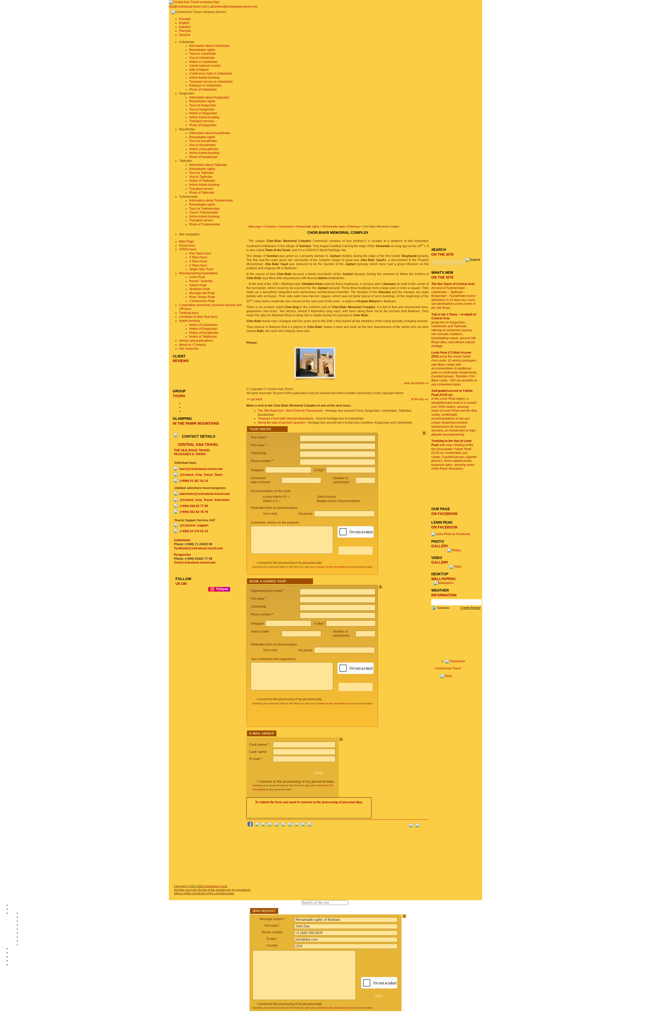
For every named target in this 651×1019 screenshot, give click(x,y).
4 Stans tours (198, 257)
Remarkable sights (202, 50)
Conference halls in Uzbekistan (210, 73)
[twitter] (276, 825)
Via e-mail (270, 513)
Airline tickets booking (204, 77)
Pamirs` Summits (201, 281)
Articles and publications (196, 340)
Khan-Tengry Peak (202, 297)
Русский (184, 19)
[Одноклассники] (270, 825)
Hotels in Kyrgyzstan (203, 113)
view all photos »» (416, 383)
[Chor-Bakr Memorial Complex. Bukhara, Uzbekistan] (315, 380)
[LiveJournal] (283, 825)
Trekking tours (189, 313)
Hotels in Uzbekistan (203, 62)
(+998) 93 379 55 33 (194, 531)
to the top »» (419, 399)
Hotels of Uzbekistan (203, 325)
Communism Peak (202, 301)
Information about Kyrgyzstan (209, 97)
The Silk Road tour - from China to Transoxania (290, 410)
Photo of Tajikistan (201, 192)
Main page (254, 226)
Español (184, 27)
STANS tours (188, 249)
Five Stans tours (200, 253)
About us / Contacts (192, 345)
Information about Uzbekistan (209, 46)
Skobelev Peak (199, 289)
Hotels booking (189, 321)
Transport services (202, 121)
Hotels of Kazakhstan (203, 149)
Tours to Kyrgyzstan (202, 105)
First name (259, 744)
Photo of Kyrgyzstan (203, 125)
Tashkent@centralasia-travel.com (198, 548)
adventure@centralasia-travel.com (233, 6)
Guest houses (326, 496)
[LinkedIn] (296, 825)
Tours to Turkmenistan (204, 208)
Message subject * (272, 919)
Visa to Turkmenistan (203, 212)
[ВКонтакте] (257, 825)
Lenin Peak (197, 277)
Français (185, 31)
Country (272, 945)
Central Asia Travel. (215, 886)
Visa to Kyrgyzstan (202, 109)
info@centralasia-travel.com (188, 6)
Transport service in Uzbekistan (211, 81)
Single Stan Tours (201, 269)
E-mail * (272, 939)
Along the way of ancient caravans (281, 422)
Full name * (272, 925)
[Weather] (441, 607)
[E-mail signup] (425, 823)
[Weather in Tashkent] (456, 604)
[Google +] (290, 825)
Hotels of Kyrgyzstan (203, 329)
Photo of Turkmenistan (204, 224)
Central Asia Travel (448, 668)
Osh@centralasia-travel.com (195, 562)
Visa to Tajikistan (200, 177)
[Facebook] (250, 825)
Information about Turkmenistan (211, 200)
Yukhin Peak (197, 285)
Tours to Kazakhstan (203, 141)
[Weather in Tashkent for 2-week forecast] (470, 607)
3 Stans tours (198, 261)
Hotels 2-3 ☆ (272, 501)
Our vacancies (189, 348)
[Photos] (456, 550)
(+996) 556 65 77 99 (194, 506)
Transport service (201, 189)
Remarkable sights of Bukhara (341, 226)
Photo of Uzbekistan (203, 89)
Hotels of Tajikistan (202, 180)
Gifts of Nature (199, 69)
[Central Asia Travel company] (194, 2)
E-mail (255, 759)
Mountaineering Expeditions (198, 273)
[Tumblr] (303, 825)
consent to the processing (331, 566)
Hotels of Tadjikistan (203, 336)
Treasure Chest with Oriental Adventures (286, 418)
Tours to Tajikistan (201, 173)
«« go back (254, 399)
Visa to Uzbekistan (202, 58)
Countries (270, 226)
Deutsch (184, 35)
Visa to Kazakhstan (202, 145)
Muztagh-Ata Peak (202, 293)
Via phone (305, 513)
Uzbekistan (286, 226)
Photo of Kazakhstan (203, 157)
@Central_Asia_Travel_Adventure (205, 500)
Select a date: (260, 631)
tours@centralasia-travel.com (201, 469)
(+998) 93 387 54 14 (194, 481)
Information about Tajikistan (208, 165)
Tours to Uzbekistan (202, 53)
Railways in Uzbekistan (205, 85)
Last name (258, 752)
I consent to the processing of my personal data (289, 563)
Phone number (272, 932)
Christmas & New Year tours (198, 317)
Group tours (187, 245)
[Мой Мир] (263, 825)
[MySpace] (310, 825)
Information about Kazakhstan (209, 133)
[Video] (456, 566)
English (184, 23)
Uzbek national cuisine (205, 65)
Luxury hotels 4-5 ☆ (276, 496)
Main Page (186, 241)
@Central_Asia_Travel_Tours (201, 475)
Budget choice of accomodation (338, 501)
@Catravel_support (194, 525)
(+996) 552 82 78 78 (194, 512)
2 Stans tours (198, 265)
